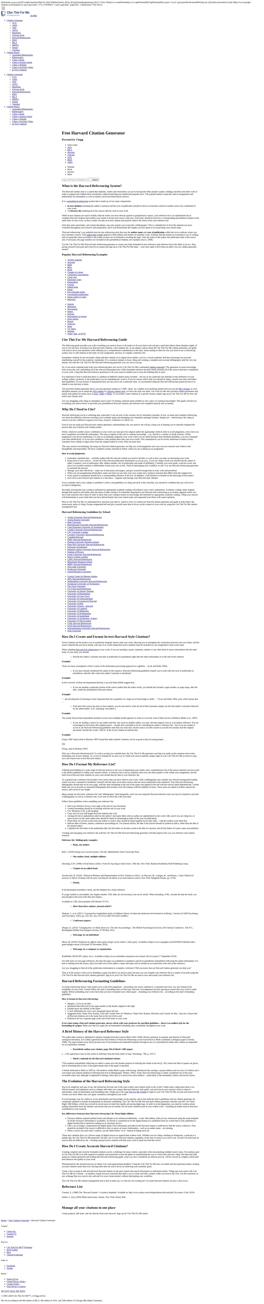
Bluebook (16, 33)
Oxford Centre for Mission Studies (82, 576)
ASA (69, 157)
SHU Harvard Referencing (79, 579)
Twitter (10, 1268)
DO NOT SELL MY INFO (13, 1291)
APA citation (98, 391)
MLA (14, 42)
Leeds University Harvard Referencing (84, 554)
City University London (77, 532)
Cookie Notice (13, 1284)
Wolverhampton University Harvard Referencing (88, 628)
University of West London (79, 621)
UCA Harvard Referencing (79, 589)
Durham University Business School (83, 542)
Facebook (11, 1266)
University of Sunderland (78, 616)
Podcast (70, 314)
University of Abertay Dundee (80, 591)
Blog (69, 267)
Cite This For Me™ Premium (19, 1247)
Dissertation (72, 282)
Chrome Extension (15, 1255)
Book (69, 169)
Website (70, 167)
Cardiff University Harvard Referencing (84, 530)
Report (70, 321)
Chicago (71, 155)
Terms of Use (12, 1279)
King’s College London (77, 557)
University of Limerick (77, 608)
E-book (70, 284)
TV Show (71, 329)
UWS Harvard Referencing (79, 626)
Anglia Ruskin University (78, 520)
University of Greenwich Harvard (82, 601)
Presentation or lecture (77, 316)
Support (10, 1236)
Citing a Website (19, 65)
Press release (72, 319)
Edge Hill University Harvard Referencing (85, 544)
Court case (72, 277)
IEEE (14, 40)
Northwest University (76, 569)
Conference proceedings (78, 275)
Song (69, 326)
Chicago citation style (116, 391)
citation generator (156, 367)
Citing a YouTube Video (22, 67)
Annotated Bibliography (22, 55)
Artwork (71, 262)
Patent (70, 311)
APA (14, 28)
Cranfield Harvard (75, 537)
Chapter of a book (75, 272)
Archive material (74, 260)
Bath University (74, 522)
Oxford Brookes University (79, 572)
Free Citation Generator (19, 1220)
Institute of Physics (75, 552)
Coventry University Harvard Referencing (85, 534)
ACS (14, 23)
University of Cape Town (78, 596)
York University (74, 631)
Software (71, 324)
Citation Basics (13, 52)
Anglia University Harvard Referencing (84, 517)
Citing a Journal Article (22, 62)
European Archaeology (77, 547)
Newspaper (72, 309)
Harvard (71, 152)
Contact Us (11, 1234)
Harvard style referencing (87, 649)
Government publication (77, 294)
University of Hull (75, 603)
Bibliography (18, 57)
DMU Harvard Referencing (79, 539)
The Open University (76, 586)
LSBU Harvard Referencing (79, 559)
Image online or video (76, 297)
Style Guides (12, 1250)
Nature (15, 47)
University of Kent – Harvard (80, 606)
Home (3, 1220)
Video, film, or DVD (76, 334)
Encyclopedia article (76, 292)
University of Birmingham (78, 594)
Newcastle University (76, 567)
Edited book (72, 287)
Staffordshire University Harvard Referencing (87, 581)
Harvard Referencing (21, 38)
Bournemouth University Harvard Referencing (87, 525)
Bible (69, 265)
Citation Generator (15, 20)
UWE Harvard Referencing (79, 623)
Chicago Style (18, 35)
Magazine (71, 306)
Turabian (16, 50)
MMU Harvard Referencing (79, 564)
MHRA (15, 45)
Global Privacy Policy (16, 1281)
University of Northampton (79, 613)
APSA (15, 30)
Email (70, 289)
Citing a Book (18, 60)
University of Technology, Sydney (82, 618)
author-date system (94, 235)
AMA (14, 25)
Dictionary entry (74, 279)
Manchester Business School (79, 562)
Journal (70, 172)
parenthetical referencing (77, 201)
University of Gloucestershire (80, 598)
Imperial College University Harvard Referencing (88, 549)
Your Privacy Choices (16, 1286)
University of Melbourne (78, 611)
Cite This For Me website (135, 1092)
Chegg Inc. (11, 1231)
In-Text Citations (19, 70)
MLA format (184, 389)
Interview (71, 299)
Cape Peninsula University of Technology (85, 527)
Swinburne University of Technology (83, 584)
